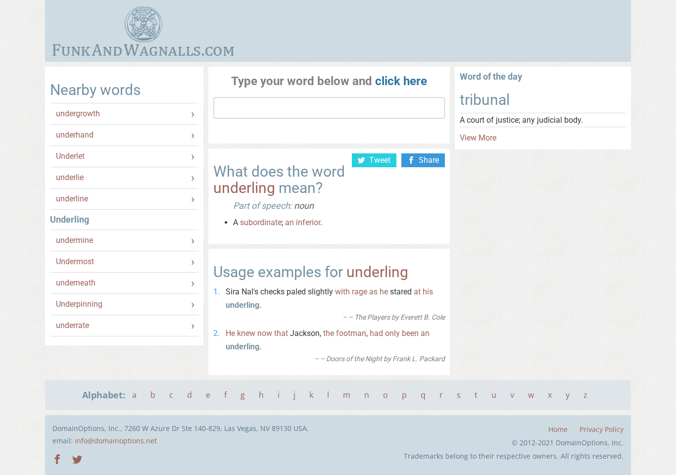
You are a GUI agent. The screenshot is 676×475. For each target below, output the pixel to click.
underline (72, 198)
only (392, 333)
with (342, 291)
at (417, 291)
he (384, 291)
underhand (75, 135)
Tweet (379, 160)
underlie (70, 177)
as (373, 291)
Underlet (70, 156)
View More (478, 137)
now (264, 333)
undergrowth (78, 113)
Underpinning (79, 304)
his (428, 291)
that (281, 333)
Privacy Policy (601, 429)
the (328, 333)
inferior (308, 222)
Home (558, 429)
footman (351, 333)
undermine (74, 240)
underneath (76, 282)
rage (359, 291)
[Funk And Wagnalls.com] (143, 31)
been (410, 333)
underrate (72, 325)
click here (401, 81)
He (230, 333)
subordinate (261, 222)
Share (429, 160)
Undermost (75, 261)
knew (246, 333)
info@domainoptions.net (116, 440)
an (289, 222)
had (376, 333)
